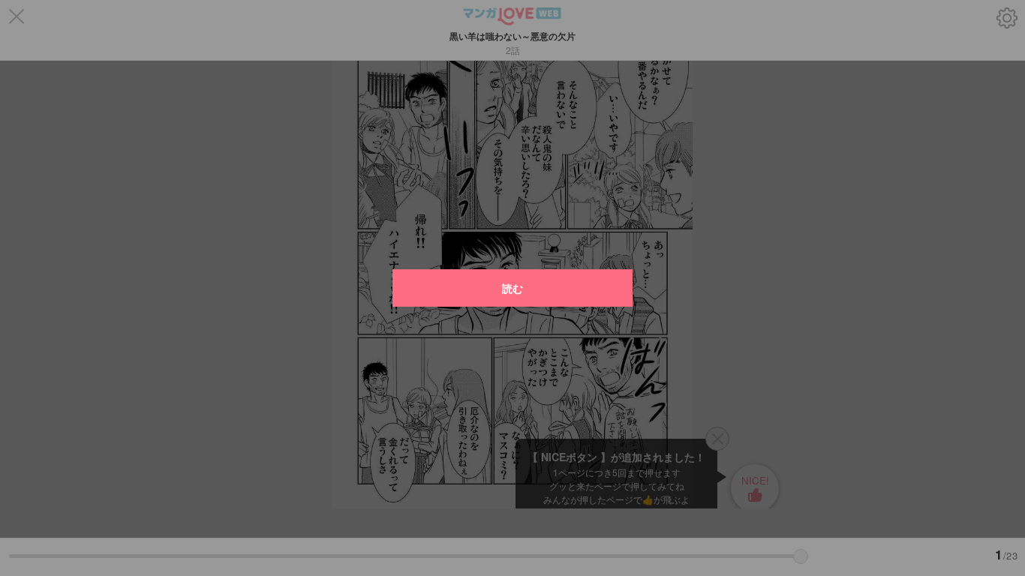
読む (512, 288)
